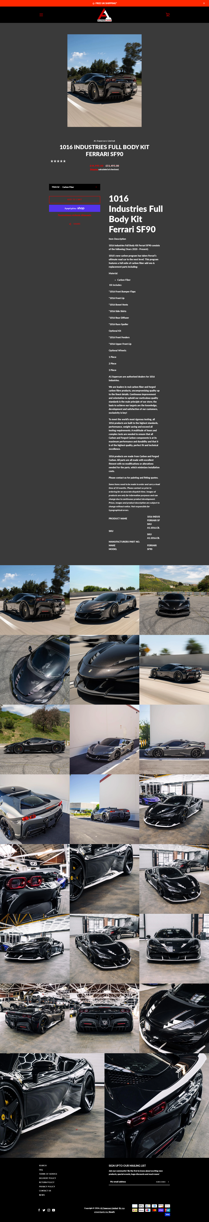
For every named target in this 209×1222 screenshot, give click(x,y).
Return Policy (46, 1182)
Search (43, 1166)
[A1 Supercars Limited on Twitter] (44, 1209)
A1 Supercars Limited (109, 1208)
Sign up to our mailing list (127, 1165)
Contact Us (45, 1191)
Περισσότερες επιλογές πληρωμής (74, 215)
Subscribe (161, 1182)
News (42, 1195)
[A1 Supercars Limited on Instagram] (48, 1209)
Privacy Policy (47, 1187)
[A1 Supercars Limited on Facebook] (39, 1209)
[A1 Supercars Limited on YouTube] (53, 1209)
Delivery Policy (47, 1178)
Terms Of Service (48, 1174)
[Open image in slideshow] (104, 80)
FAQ (41, 1170)
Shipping (94, 169)
